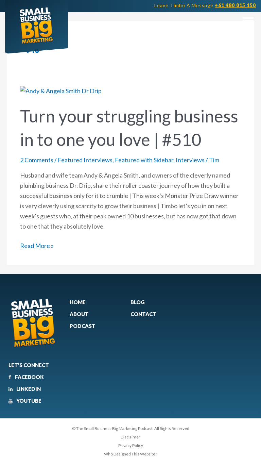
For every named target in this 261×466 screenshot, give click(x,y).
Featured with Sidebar (144, 160)
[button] (248, 21)
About (79, 314)
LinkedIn (28, 389)
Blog (137, 302)
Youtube (28, 401)
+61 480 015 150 (235, 5)
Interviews (190, 160)
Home (78, 302)
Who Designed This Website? (130, 453)
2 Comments (36, 160)
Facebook (29, 377)
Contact (143, 314)
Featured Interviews (85, 160)
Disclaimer (130, 436)
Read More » (37, 245)
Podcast (82, 326)
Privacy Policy (130, 445)
